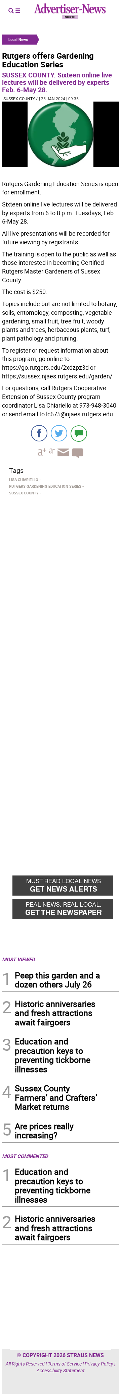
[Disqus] (60, 590)
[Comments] (79, 433)
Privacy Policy (99, 1363)
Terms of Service (65, 1363)
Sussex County (19, 98)
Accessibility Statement (61, 1370)
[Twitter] (59, 433)
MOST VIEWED (18, 959)
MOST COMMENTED (25, 1156)
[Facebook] (39, 433)
